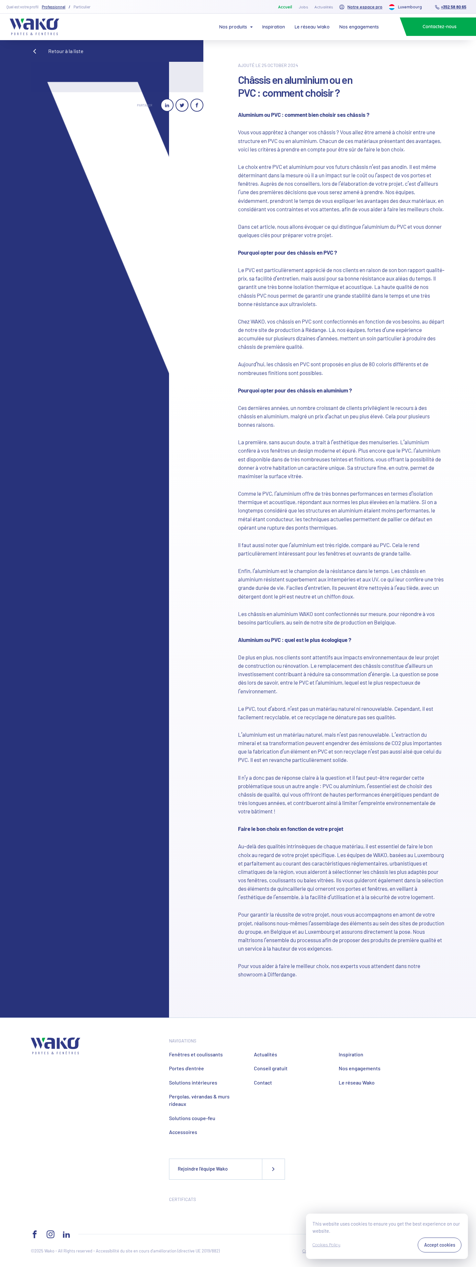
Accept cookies (439, 1245)
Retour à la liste (66, 51)
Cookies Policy (326, 1244)
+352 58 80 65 (453, 6)
